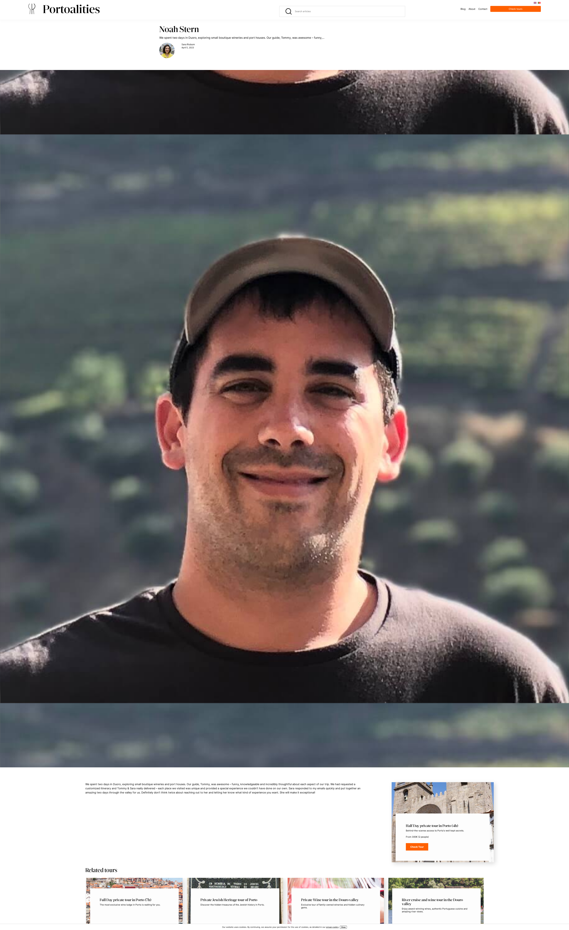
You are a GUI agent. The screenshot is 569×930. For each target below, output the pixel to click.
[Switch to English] (535, 2)
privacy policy (332, 927)
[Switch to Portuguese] (539, 2)
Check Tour (417, 846)
